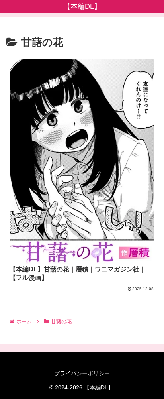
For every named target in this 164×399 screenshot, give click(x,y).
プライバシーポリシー (82, 373)
